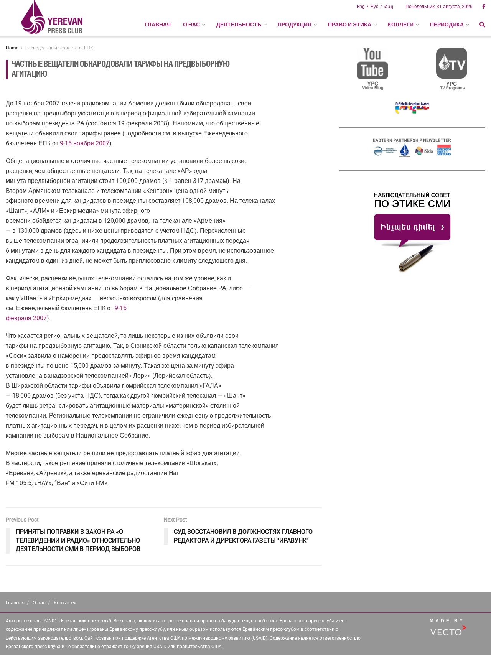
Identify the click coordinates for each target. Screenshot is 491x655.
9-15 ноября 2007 (84, 143)
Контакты (65, 603)
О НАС (191, 24)
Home (12, 48)
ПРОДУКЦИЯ (294, 24)
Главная (158, 24)
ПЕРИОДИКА (447, 24)
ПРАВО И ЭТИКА (349, 24)
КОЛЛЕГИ (401, 24)
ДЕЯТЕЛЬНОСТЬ (238, 24)
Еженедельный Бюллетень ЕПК (59, 48)
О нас (39, 603)
